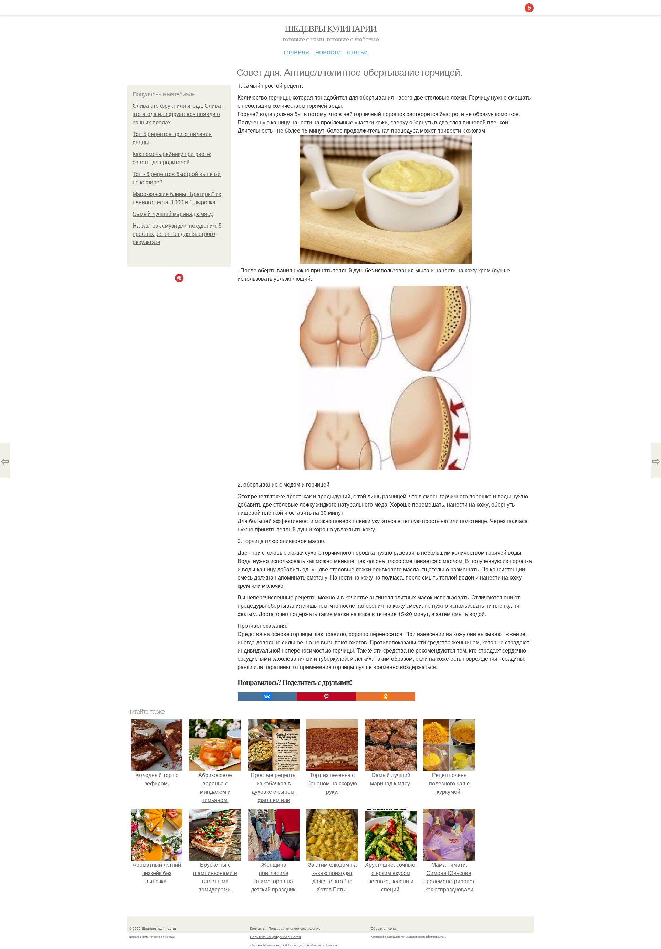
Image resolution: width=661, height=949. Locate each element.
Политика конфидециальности (275, 936)
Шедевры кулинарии (331, 28)
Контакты (257, 928)
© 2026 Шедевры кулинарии (152, 928)
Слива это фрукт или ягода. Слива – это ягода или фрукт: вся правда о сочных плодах (179, 114)
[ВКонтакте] (267, 696)
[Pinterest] (326, 696)
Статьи (357, 51)
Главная (296, 51)
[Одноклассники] (385, 696)
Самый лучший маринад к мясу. (173, 214)
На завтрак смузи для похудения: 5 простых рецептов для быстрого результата (177, 234)
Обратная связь (384, 928)
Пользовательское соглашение (295, 928)
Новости (328, 51)
